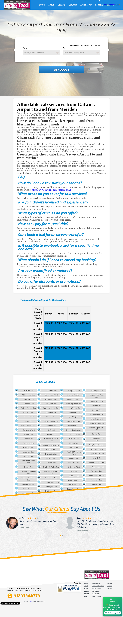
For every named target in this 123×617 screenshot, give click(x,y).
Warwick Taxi (97, 458)
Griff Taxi (51, 430)
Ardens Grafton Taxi (28, 408)
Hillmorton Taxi (51, 478)
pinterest (16, 583)
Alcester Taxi (29, 391)
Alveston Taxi (28, 404)
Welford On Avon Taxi (96, 462)
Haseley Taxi (51, 458)
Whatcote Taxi (96, 471)
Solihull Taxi (96, 406)
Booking (61, 5)
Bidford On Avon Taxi (28, 462)
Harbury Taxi (51, 449)
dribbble (26, 583)
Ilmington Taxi (51, 487)
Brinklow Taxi (28, 489)
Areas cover (86, 5)
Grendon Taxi (51, 426)
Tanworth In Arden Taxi (97, 439)
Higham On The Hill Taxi (51, 472)
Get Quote (61, 70)
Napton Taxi (74, 443)
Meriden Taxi (74, 439)
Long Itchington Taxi (74, 417)
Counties (99, 5)
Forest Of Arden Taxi (51, 408)
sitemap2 (109, 586)
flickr (23, 583)
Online (86, 588)
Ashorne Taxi (29, 417)
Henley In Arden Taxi (51, 467)
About (51, 5)
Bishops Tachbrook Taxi (28, 479)
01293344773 (26, 596)
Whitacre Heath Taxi (97, 476)
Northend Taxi (73, 458)
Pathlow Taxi (74, 476)
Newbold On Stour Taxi (74, 453)
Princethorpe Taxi (73, 489)
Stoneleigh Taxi (97, 419)
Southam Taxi (97, 410)
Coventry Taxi (51, 391)
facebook (9, 583)
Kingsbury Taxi (74, 391)
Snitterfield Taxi (97, 401)
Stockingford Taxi (97, 414)
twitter (13, 583)
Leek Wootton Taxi (74, 408)
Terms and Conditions (98, 586)
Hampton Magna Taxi (51, 445)
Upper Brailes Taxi (97, 454)
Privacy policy (96, 583)
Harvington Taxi (51, 454)
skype (39, 583)
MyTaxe (31, 601)
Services (73, 5)
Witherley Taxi (96, 484)
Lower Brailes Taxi (74, 426)
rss (36, 583)
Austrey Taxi (28, 434)
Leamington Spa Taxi (74, 399)
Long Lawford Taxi (74, 421)
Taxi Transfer (95, 594)
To (64, 48)
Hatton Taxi (51, 463)
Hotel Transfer (96, 591)
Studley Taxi (96, 434)
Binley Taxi (28, 467)
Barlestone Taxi (28, 443)
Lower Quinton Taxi (73, 430)
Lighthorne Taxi (74, 412)
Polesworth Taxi (74, 485)
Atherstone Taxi (29, 430)
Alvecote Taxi (28, 399)
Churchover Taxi (28, 493)
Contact (86, 594)
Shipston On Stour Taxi (97, 396)
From (25, 48)
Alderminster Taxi (28, 395)
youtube (19, 583)
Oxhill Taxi (74, 471)
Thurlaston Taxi (97, 449)
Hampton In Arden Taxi (51, 440)
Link (85, 596)
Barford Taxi (28, 439)
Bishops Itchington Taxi (29, 472)
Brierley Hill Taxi (28, 484)
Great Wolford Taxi (51, 421)
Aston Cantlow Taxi (28, 426)
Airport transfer (96, 588)
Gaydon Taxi (51, 417)
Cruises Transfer (96, 596)
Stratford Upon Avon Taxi (97, 429)
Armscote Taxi (28, 412)
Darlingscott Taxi (51, 395)
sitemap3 (109, 588)
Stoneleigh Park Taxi (97, 423)
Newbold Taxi (74, 447)
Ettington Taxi (51, 404)
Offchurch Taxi (74, 467)
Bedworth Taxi (28, 452)
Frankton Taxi (51, 412)
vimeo (43, 583)
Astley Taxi (28, 421)
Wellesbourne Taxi (97, 467)
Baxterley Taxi (28, 447)
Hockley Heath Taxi (51, 482)
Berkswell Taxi (28, 456)
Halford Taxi (51, 434)
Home (42, 5)
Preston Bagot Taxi (74, 480)
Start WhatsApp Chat (112, 613)
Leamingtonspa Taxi (74, 404)
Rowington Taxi (97, 391)
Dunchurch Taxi (51, 399)
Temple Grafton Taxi (97, 445)
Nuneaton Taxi (73, 463)
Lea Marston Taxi (73, 395)
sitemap (109, 583)
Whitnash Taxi (96, 480)
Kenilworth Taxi (51, 491)
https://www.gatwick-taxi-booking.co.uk (51, 189)
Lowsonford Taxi (74, 434)
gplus (29, 583)
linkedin (33, 583)
